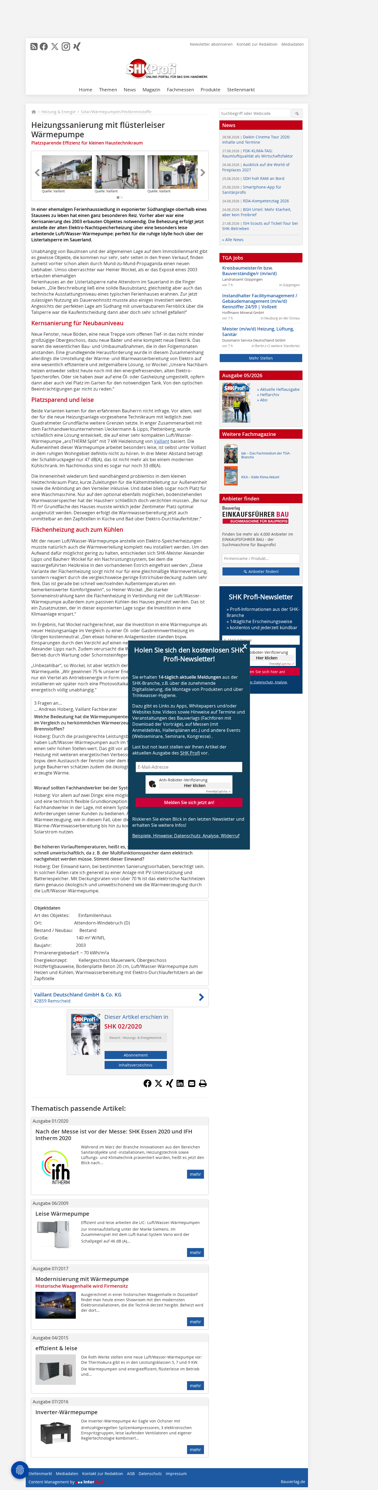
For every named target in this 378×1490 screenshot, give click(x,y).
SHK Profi (190, 753)
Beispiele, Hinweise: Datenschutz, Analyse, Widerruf (185, 836)
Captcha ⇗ (218, 791)
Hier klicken (195, 785)
